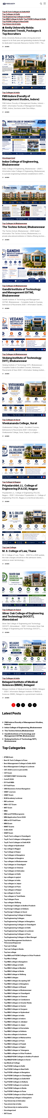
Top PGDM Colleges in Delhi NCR (17, 1079)
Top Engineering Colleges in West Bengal (20, 937)
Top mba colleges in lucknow (15, 1034)
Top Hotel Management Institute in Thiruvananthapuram (18, 941)
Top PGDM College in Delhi (14, 1066)
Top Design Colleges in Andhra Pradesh (19, 906)
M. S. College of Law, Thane (19, 551)
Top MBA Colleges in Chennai (15, 996)
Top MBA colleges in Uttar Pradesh (17, 1053)
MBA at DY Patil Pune (12, 820)
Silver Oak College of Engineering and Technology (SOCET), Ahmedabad (23, 616)
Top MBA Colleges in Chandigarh (17, 993)
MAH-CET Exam (10, 804)
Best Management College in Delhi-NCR (20, 763)
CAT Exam (8, 773)
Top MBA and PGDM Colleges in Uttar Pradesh (22, 955)
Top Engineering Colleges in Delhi (17, 928)
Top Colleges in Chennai (13, 868)
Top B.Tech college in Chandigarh (17, 836)
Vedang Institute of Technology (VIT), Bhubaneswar (21, 359)
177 (30, 705)
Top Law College (10, 946)
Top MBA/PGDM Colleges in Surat (17, 1060)
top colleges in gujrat (12, 877)
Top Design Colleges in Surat (15, 912)
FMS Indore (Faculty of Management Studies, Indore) (20, 98)
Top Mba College (10, 959)
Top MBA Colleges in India (14, 1015)
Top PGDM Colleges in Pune (15, 1091)
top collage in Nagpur (12, 849)
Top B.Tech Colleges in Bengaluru (17, 839)
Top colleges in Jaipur (12, 883)
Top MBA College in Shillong (15, 974)
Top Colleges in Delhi (12, 874)
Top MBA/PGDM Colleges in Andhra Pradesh (21, 1057)
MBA (5, 811)
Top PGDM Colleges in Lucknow (16, 1085)
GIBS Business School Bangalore (17, 789)
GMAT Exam (8, 795)
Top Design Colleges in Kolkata (16, 909)
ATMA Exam (8, 757)
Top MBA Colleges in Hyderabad (16, 1012)
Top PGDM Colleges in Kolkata (16, 1082)
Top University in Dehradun (14, 1101)
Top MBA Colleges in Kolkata (15, 1031)
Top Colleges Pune (11, 899)
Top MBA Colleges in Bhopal (15, 987)
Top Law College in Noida (14, 949)
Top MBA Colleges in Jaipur (14, 1025)
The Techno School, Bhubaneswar (23, 227)
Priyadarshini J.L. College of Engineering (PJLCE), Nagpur (20, 487)
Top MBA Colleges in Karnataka (16, 1028)
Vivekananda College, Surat (19, 423)
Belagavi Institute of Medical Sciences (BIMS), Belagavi (20, 683)
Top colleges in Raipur (13, 890)
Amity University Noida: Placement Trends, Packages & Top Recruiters (21, 30)
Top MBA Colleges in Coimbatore (17, 1000)
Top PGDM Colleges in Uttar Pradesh (18, 1094)
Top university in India (12, 1104)
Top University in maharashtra (16, 1107)
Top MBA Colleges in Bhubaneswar (17, 990)
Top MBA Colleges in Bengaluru (16, 984)
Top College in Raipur (12, 852)
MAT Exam (8, 808)
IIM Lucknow (9, 801)
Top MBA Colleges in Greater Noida (18, 1003)
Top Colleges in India (12, 880)
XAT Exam (8, 1113)
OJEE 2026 (8, 830)
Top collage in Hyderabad (14, 846)
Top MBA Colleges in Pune (14, 1041)
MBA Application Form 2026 (15, 817)
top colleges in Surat (12, 893)
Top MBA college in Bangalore (15, 962)
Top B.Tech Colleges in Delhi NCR (17, 842)
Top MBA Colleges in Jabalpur (15, 1022)
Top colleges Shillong (12, 902)
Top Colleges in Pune (12, 887)
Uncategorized (10, 1110)
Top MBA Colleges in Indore (15, 1019)
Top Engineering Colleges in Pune (17, 934)
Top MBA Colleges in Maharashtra (17, 1038)
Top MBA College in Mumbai (15, 968)
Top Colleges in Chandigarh (15, 865)
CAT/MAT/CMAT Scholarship (15, 776)
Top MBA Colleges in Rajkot (15, 1047)
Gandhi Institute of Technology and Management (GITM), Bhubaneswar (21, 292)
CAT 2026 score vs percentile (16, 770)
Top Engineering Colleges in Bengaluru (19, 921)
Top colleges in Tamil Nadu (14, 896)
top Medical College (12, 1063)
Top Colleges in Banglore (14, 858)
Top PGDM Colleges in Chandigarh (17, 1075)
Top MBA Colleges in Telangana (16, 1050)
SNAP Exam (8, 833)
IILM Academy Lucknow (13, 798)
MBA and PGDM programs (14, 814)
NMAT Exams (9, 827)
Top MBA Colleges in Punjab (15, 1044)
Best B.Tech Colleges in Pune (15, 760)
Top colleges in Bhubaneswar (15, 861)
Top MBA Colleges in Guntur (15, 1006)
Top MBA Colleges (11, 977)
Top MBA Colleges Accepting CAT (17, 981)
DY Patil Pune (9, 785)
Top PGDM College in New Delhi (16, 1069)
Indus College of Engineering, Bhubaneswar (20, 163)
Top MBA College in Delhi (14, 965)
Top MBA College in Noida (14, 971)
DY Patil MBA (9, 782)
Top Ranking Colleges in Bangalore (18, 1098)
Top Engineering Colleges (14, 918)
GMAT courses (10, 792)
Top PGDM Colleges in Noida (15, 1088)
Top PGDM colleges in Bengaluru (17, 1072)
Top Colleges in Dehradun (14, 871)
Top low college (10, 952)
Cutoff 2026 (9, 779)
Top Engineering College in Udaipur (18, 915)
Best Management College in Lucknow (19, 767)
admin (7, 46)
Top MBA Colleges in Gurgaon (15, 1009)
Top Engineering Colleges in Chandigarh (20, 925)
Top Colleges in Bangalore (14, 855)
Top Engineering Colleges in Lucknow (18, 931)
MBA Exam (8, 823)
